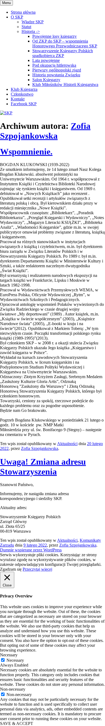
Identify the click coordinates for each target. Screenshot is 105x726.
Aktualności (67, 443)
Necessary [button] (9, 655)
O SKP (17, 17)
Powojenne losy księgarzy (54, 36)
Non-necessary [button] (12, 689)
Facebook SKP (24, 103)
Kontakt (17, 99)
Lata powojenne (46, 60)
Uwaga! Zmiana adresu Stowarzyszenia (43, 466)
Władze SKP (33, 22)
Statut (26, 26)
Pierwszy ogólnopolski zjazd (56, 70)
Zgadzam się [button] (11, 569)
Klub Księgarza (24, 89)
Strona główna (23, 12)
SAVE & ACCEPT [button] (16, 723)
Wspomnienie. (26, 151)
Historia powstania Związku (56, 75)
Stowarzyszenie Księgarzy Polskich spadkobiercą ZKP (62, 53)
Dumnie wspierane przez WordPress (31, 550)
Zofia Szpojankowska (45, 131)
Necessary (15, 660)
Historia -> (31, 31)
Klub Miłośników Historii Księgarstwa (65, 84)
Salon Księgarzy (46, 79)
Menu (6, 3)
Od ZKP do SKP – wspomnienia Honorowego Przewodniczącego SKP (64, 43)
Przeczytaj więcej (37, 569)
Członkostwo (22, 94)
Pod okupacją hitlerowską (54, 65)
